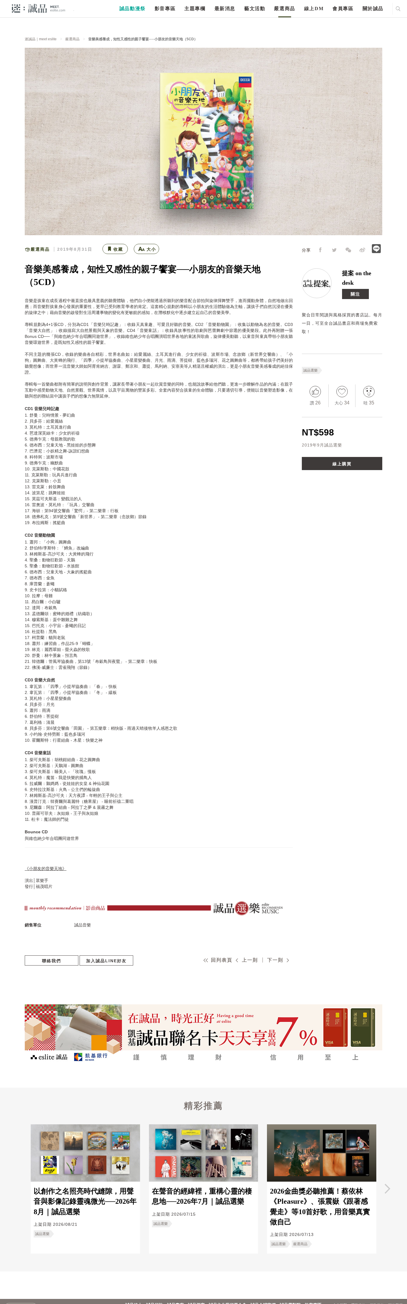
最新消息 (225, 8)
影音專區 (165, 8)
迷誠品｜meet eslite (41, 39)
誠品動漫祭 (132, 8)
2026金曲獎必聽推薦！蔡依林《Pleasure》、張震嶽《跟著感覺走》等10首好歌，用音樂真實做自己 (320, 1206)
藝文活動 (254, 8)
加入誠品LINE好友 (106, 960)
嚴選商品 (284, 8)
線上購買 (342, 463)
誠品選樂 (310, 370)
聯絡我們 (51, 960)
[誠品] (38, 8)
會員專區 (343, 8)
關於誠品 (373, 8)
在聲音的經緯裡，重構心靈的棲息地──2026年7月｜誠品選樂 (202, 1196)
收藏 (118, 249)
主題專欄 (194, 8)
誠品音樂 (82, 925)
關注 (355, 294)
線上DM (314, 8)
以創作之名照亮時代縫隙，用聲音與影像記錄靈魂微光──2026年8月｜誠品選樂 (85, 1201)
